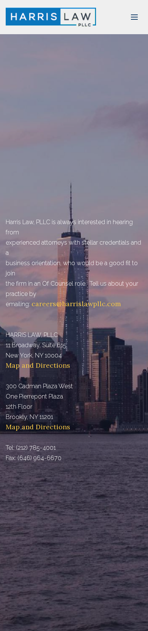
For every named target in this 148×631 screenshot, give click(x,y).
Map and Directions (38, 365)
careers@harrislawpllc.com (76, 303)
